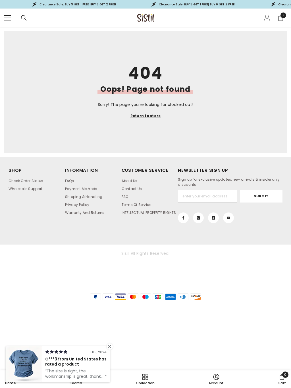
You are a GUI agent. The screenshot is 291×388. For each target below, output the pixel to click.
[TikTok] (213, 217)
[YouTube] (228, 217)
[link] (216, 379)
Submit (261, 196)
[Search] (23, 17)
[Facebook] (183, 217)
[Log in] (267, 18)
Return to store (145, 115)
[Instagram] (198, 217)
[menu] (7, 17)
